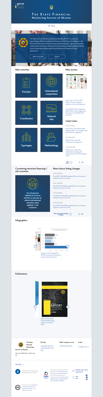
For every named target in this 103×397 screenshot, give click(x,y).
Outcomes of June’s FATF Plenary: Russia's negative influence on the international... (76, 102)
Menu (53, 26)
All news (67, 162)
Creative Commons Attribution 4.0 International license (30, 386)
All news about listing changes (61, 214)
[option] (51, 243)
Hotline (57, 56)
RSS (82, 162)
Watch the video (38, 56)
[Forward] (67, 246)
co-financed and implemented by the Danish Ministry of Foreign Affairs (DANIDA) (59, 379)
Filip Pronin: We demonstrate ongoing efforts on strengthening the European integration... (76, 130)
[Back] (35, 246)
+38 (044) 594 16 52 (65, 346)
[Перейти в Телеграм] (86, 379)
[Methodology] (77, 89)
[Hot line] (86, 375)
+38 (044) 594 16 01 (46, 346)
